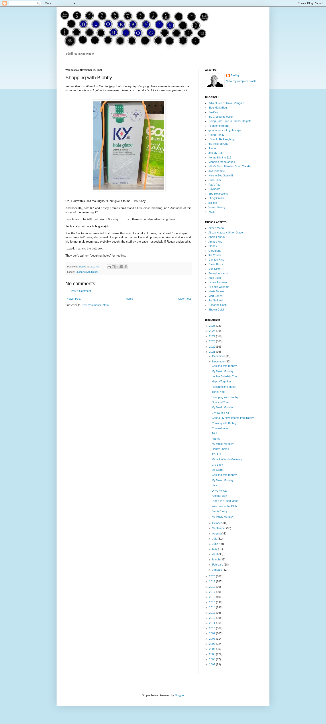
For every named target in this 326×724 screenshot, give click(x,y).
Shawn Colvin (216, 309)
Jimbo (212, 148)
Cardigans (214, 250)
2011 (212, 623)
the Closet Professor (220, 116)
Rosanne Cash (217, 305)
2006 (212, 649)
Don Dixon (214, 268)
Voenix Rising (216, 207)
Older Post (184, 298)
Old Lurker (214, 180)
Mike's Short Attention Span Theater (229, 166)
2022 (212, 346)
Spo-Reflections (218, 193)
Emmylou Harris (218, 273)
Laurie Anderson (218, 282)
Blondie (213, 246)
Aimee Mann (216, 228)
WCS (211, 211)
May (215, 549)
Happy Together (221, 381)
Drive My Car (220, 490)
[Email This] (109, 267)
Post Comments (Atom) (96, 305)
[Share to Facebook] (122, 267)
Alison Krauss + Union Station (226, 232)
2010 (212, 628)
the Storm (217, 469)
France (216, 438)
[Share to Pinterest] (126, 267)
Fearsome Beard (218, 125)
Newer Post (74, 298)
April (215, 554)
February (218, 564)
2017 (212, 591)
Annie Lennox (216, 237)
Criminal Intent (220, 428)
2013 (212, 612)
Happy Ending (220, 449)
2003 (212, 664)
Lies (214, 485)
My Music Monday (223, 371)
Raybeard (214, 189)
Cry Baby (217, 464)
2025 (212, 330)
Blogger (179, 695)
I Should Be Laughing (221, 139)
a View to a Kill (221, 412)
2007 (212, 643)
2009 (212, 633)
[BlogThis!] (113, 267)
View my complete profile (241, 81)
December (219, 356)
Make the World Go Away (227, 459)
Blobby (235, 75)
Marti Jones (215, 296)
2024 (212, 336)
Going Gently (216, 134)
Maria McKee (216, 291)
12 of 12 (217, 454)
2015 (212, 602)
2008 (212, 638)
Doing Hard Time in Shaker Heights (229, 121)
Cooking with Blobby (224, 366)
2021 (212, 351)
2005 (212, 654)
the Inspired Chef (218, 143)
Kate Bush (214, 277)
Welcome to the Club (224, 506)
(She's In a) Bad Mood (225, 500)
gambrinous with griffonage (224, 130)
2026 (212, 325)
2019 (212, 581)
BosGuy (213, 112)
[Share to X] (117, 267)
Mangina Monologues (221, 162)
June (215, 544)
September (219, 528)
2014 (212, 607)
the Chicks (214, 255)
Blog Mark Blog (217, 107)
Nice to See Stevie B (220, 175)
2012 (212, 617)
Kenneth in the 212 (219, 157)
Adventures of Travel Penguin (226, 103)
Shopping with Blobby (87, 272)
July (215, 538)
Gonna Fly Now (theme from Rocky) (233, 417)
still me (212, 202)
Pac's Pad (214, 184)
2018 (212, 586)
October (217, 523)
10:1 (214, 433)
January (217, 569)
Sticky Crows (216, 198)
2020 (212, 576)
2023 (212, 341)
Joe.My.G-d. (215, 152)
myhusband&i (216, 171)
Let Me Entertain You (224, 376)
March (216, 559)
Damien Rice (216, 259)
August (216, 533)
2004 (212, 659)
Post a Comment (81, 291)
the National (215, 300)
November (219, 361)
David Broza (215, 264)
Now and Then (221, 402)
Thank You (218, 392)
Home (129, 298)
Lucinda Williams (218, 287)
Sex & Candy (220, 511)
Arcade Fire (215, 241)
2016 (212, 597)
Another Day (219, 495)
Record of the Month (224, 386)
